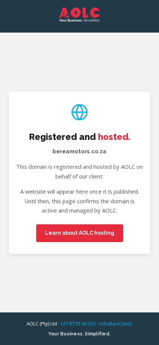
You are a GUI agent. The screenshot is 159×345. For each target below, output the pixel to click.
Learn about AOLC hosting (79, 233)
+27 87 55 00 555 (78, 323)
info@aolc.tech (115, 323)
